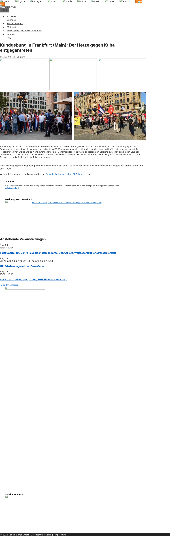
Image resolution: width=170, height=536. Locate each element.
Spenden (11, 20)
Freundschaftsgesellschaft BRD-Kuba (64, 174)
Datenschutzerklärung (42, 534)
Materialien (12, 27)
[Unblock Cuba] (8, 6)
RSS (9, 37)
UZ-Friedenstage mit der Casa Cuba (22, 266)
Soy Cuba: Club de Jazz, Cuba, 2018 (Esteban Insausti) (33, 279)
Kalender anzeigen (9, 285)
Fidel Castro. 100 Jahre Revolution (24, 30)
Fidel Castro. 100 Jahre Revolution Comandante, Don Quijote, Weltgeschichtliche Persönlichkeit (58, 252)
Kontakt (11, 34)
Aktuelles (11, 16)
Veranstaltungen (15, 23)
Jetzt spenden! (12, 188)
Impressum (60, 534)
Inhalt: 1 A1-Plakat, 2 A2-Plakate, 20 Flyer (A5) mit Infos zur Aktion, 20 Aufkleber (66, 203)
